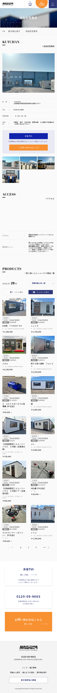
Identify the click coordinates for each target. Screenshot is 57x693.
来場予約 (28, 136)
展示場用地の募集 (28, 680)
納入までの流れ (29, 672)
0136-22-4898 (19, 110)
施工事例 (33, 668)
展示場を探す (42, 672)
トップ (24, 668)
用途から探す (15, 672)
